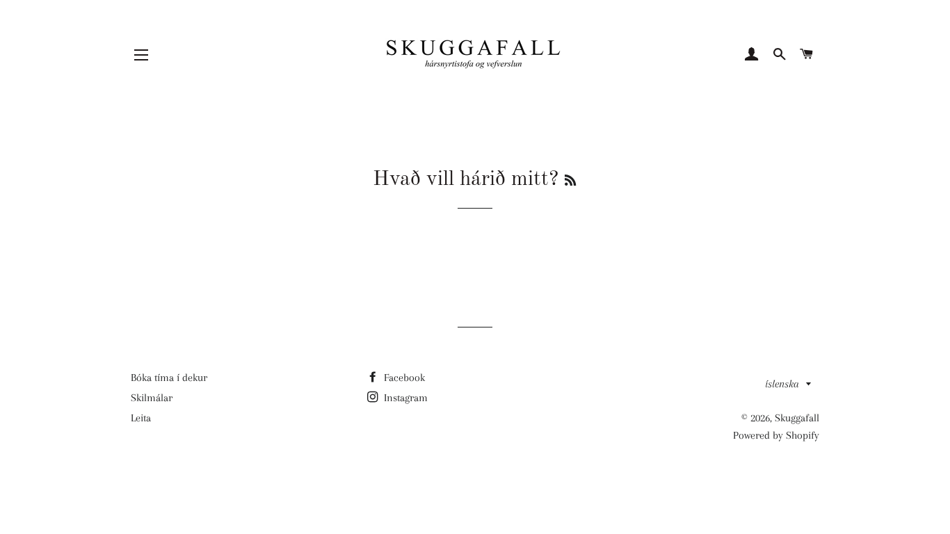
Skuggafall (797, 418)
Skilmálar (151, 397)
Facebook (403, 377)
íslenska (782, 384)
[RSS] (570, 181)
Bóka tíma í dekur (169, 377)
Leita (141, 418)
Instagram (404, 397)
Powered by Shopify (776, 435)
